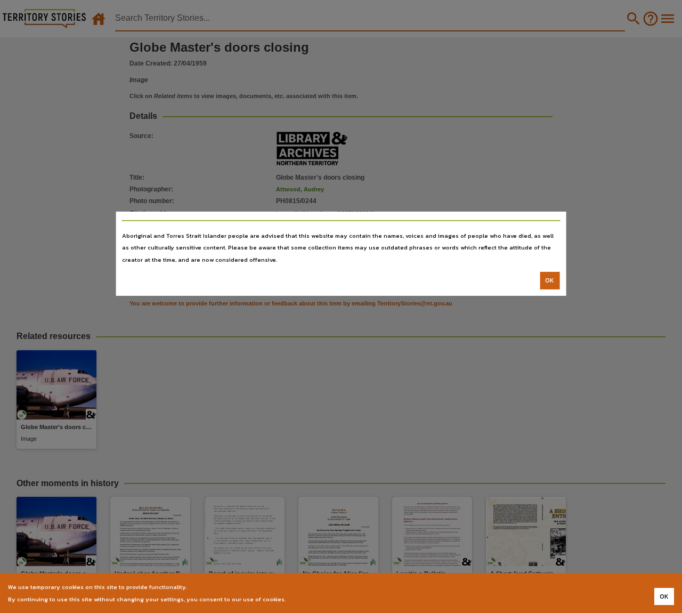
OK (549, 280)
